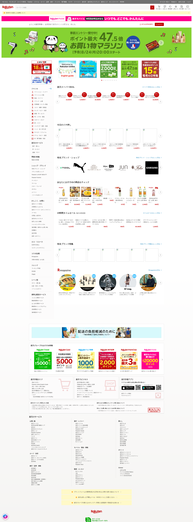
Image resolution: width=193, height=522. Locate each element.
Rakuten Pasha (124, 475)
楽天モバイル (79, 467)
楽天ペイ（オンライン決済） (39, 475)
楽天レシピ (123, 452)
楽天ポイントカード (125, 470)
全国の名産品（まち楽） (38, 259)
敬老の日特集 (35, 160)
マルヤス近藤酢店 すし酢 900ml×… (142, 200)
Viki (77, 491)
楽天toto (78, 454)
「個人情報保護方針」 (57, 408)
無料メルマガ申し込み (38, 388)
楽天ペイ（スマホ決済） (38, 477)
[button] (165, 7)
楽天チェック (123, 477)
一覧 (50, 88)
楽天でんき (123, 441)
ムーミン (34, 192)
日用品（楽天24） (37, 215)
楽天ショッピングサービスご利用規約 (42, 392)
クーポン (34, 212)
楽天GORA (79, 452)
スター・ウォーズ (36, 186)
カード (43, 2)
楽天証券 (33, 487)
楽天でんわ (79, 471)
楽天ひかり (79, 469)
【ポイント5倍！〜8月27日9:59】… (97, 200)
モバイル (5, 2)
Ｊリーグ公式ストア (37, 195)
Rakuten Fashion (36, 177)
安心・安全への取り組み (38, 386)
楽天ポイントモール (125, 471)
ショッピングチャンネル (38, 224)
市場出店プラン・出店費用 (84, 386)
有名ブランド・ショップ (38, 168)
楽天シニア (123, 448)
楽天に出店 (182, 2)
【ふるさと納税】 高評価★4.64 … (75, 200)
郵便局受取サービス (37, 300)
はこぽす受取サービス (38, 303)
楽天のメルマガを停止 (47, 396)
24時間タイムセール (37, 207)
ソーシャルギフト (36, 289)
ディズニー (35, 180)
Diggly (33, 274)
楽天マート (34, 455)
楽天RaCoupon (35, 463)
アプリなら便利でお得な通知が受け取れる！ (133, 382)
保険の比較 (34, 500)
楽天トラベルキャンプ (82, 444)
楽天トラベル (79, 441)
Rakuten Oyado (80, 448)
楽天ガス (122, 443)
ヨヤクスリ (123, 444)
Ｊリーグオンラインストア (38, 465)
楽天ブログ (79, 480)
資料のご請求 (91, 384)
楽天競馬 (78, 457)
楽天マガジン (79, 492)
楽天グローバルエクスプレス (39, 466)
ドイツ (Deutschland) (126, 493)
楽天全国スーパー (36, 457)
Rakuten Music (80, 496)
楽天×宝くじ (79, 455)
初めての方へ (35, 382)
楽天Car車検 (123, 457)
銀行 (51, 2)
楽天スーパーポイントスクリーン (129, 473)
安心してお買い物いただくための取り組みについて (111, 408)
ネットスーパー (113, 2)
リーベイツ (77, 2)
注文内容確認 (36, 396)
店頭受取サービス (36, 309)
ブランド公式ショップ (38, 171)
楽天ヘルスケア (124, 446)
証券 (47, 2)
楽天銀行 (33, 486)
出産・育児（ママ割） (38, 286)
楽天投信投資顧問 (36, 491)
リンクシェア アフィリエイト (84, 478)
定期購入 (34, 230)
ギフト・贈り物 (36, 283)
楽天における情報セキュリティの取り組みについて (111, 403)
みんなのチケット (80, 498)
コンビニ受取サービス (38, 297)
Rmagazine (35, 256)
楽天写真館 (123, 459)
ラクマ (70, 2)
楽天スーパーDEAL (37, 204)
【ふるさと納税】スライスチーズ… (85, 200)
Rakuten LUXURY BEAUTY (39, 174)
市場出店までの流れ (82, 388)
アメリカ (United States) (126, 489)
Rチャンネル (79, 489)
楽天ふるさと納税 (36, 221)
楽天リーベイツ (35, 459)
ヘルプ (189, 2)
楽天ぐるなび (123, 454)
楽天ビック (104, 2)
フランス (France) (125, 491)
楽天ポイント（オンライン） (85, 394)
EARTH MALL (35, 245)
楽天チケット (79, 494)
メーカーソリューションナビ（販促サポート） (89, 392)
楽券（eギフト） (36, 236)
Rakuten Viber (79, 482)
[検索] (152, 8)
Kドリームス (79, 459)
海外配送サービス (36, 312)
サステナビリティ (126, 395)
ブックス (57, 2)
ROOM (122, 2)
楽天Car (122, 455)
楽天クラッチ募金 (126, 393)
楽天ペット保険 (35, 502)
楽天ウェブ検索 (80, 475)
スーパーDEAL (21, 2)
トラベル (36, 2)
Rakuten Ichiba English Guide (40, 384)
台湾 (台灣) (123, 487)
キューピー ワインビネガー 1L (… (131, 200)
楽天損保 (33, 493)
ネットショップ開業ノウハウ (85, 390)
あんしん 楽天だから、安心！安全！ (154, 410)
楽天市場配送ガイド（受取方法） (41, 390)
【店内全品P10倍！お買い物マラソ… (63, 200)
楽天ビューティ (124, 450)
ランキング (12, 2)
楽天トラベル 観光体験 (82, 443)
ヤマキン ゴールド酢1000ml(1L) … (119, 200)
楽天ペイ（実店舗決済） (83, 396)
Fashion (30, 2)
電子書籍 (64, 2)
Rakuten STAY (79, 446)
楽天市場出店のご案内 (83, 382)
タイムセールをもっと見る (151, 213)
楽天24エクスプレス (94, 2)
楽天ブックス (34, 441)
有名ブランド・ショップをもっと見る (148, 157)
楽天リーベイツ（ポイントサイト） (41, 209)
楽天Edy (33, 479)
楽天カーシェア (80, 450)
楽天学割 (34, 233)
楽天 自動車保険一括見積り (38, 497)
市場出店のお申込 (82, 384)
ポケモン (34, 189)
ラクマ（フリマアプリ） (38, 248)
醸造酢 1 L (107, 198)
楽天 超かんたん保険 (36, 498)
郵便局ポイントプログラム (39, 306)
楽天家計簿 (123, 463)
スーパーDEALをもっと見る (151, 87)
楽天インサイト (124, 479)
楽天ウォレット (35, 489)
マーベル (34, 183)
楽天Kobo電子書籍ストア (38, 443)
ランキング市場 (36, 268)
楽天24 (84, 2)
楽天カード (34, 473)
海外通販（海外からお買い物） (40, 227)
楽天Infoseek (79, 473)
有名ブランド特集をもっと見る (150, 244)
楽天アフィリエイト (81, 476)
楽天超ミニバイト (125, 480)
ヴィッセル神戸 (80, 501)
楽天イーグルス (80, 500)
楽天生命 (33, 495)
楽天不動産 (123, 461)
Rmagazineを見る (154, 270)
